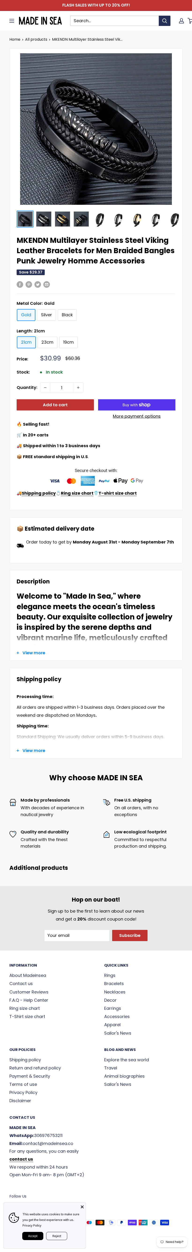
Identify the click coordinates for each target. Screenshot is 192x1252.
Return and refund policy (35, 1068)
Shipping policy (25, 1060)
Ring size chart (24, 1008)
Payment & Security (29, 1076)
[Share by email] (46, 284)
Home (14, 39)
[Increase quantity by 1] (78, 387)
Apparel (112, 1025)
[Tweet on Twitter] (37, 284)
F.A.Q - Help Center (28, 1000)
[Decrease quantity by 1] (45, 387)
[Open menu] (11, 21)
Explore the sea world (126, 1060)
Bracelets (114, 983)
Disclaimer (20, 1101)
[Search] (164, 21)
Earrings (112, 1008)
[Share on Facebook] (20, 284)
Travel (110, 1068)
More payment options (137, 416)
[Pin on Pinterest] (29, 284)
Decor (110, 1000)
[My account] (181, 20)
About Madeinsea (27, 975)
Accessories (117, 1016)
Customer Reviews (28, 992)
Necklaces (115, 992)
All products (36, 39)
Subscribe (129, 935)
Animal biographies (124, 1076)
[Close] (82, 1206)
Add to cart (55, 405)
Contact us (21, 983)
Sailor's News (117, 1033)
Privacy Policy (23, 1092)
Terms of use (23, 1084)
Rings (109, 975)
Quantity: (27, 387)
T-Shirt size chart (27, 1016)
